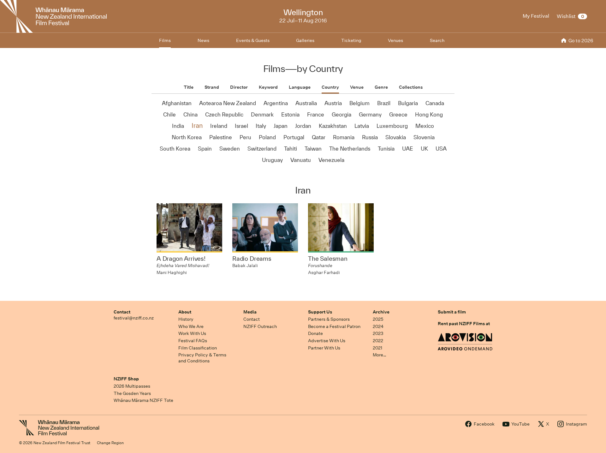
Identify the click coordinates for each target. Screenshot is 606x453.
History (185, 319)
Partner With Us (324, 348)
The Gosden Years (132, 393)
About (184, 312)
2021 (377, 348)
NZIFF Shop (126, 379)
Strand (212, 87)
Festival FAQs (192, 340)
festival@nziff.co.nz (134, 318)
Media (250, 312)
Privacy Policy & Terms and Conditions (202, 358)
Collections (411, 87)
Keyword (268, 87)
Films (165, 40)
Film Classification (197, 348)
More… (379, 355)
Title (188, 87)
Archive (381, 312)
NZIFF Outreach (260, 326)
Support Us (320, 312)
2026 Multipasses (132, 386)
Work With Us (192, 333)
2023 (378, 333)
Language (300, 87)
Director (239, 87)
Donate (315, 333)
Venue (357, 87)
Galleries (305, 40)
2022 (378, 340)
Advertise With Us (326, 340)
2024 (378, 326)
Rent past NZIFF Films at (464, 323)
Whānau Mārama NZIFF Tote (143, 400)
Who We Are (191, 326)
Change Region (110, 442)
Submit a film (452, 312)
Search (437, 40)
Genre (381, 87)
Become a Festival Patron (334, 326)
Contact (122, 312)
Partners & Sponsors (329, 319)
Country (330, 87)
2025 (378, 319)
